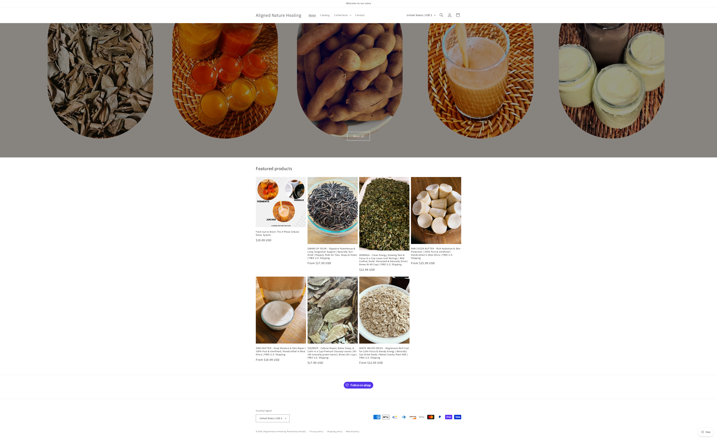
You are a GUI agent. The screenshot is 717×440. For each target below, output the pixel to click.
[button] (342, 15)
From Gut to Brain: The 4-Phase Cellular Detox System (277, 233)
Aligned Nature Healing (274, 431)
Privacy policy (316, 431)
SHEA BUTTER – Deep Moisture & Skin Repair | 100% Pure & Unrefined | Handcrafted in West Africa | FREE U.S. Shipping (281, 351)
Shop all (358, 136)
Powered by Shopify (296, 431)
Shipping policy (335, 431)
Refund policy (352, 431)
